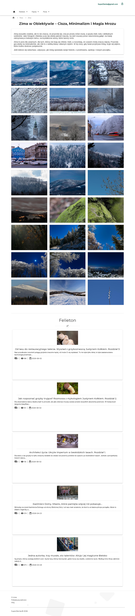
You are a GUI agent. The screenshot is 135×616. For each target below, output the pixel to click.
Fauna (35, 11)
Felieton (23, 11)
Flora (46, 11)
